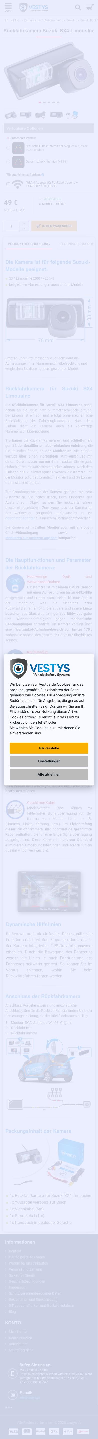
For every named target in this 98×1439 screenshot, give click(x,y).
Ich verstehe (49, 748)
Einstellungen (49, 761)
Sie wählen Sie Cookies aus (33, 728)
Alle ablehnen (49, 774)
